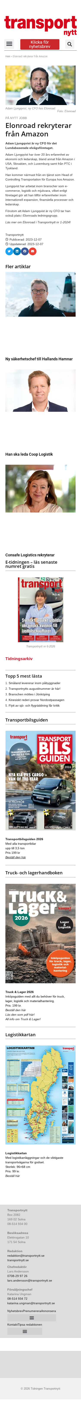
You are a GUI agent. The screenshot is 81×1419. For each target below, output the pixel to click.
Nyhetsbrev (15, 1311)
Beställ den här (15, 857)
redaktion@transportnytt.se (25, 1255)
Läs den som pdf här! (20, 1014)
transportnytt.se (18, 1260)
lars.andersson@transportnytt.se (29, 1280)
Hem (7, 56)
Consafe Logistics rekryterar (29, 555)
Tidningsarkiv (19, 658)
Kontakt (12, 1324)
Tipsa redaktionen (30, 1324)
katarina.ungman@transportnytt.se (31, 1303)
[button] (9, 44)
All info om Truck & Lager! (23, 1019)
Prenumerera (32, 1311)
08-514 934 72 (17, 1298)
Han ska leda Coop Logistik (29, 454)
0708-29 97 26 (17, 1276)
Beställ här (12, 1176)
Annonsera (48, 1311)
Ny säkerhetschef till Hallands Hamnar (39, 359)
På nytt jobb (16, 118)
